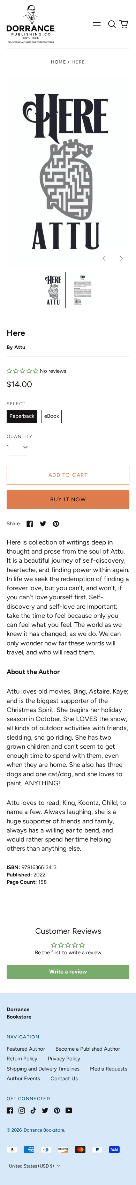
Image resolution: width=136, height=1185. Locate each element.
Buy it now (68, 499)
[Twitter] (45, 1110)
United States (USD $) (32, 1166)
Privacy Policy (64, 1059)
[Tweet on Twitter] (43, 523)
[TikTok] (33, 1110)
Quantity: (20, 436)
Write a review (68, 971)
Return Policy (22, 1059)
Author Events (23, 1078)
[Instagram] (21, 1110)
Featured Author (26, 1049)
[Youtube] (69, 1110)
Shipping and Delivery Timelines (43, 1069)
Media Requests (108, 1069)
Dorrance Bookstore (44, 1130)
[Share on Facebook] (30, 523)
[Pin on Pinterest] (56, 523)
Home (58, 62)
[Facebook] (10, 1110)
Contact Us (64, 1078)
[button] (112, 24)
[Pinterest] (57, 1110)
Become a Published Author (87, 1049)
